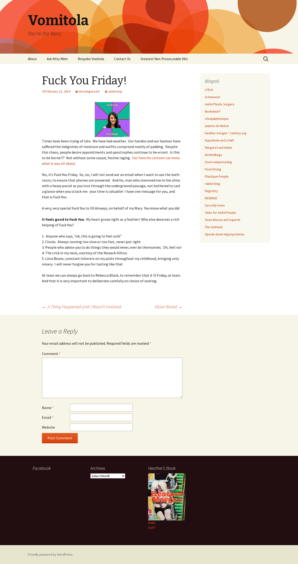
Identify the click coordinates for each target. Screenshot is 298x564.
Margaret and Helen (218, 147)
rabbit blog (212, 184)
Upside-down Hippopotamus (224, 234)
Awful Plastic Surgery (219, 104)
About (32, 59)
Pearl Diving (213, 169)
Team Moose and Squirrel (222, 220)
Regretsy (211, 191)
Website (48, 427)
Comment (51, 353)
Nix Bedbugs (213, 155)
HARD (152, 523)
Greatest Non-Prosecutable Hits (164, 59)
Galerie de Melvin (217, 126)
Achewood (212, 97)
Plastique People (217, 176)
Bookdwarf (212, 111)
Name (48, 407)
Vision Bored (169, 307)
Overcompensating (218, 162)
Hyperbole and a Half (219, 140)
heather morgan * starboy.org (226, 133)
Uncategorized (89, 91)
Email (48, 417)
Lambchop (115, 91)
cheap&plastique (217, 119)
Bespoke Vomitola (91, 59)
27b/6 (209, 90)
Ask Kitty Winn (57, 59)
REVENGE (211, 198)
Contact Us (122, 59)
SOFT (152, 528)
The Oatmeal (214, 227)
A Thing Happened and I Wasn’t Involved (81, 307)
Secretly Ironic (215, 205)
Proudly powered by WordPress (50, 554)
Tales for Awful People (220, 212)
